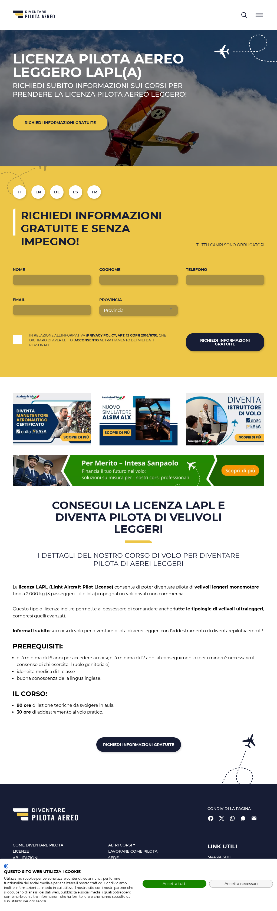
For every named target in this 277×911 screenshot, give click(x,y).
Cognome (109, 269)
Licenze (21, 851)
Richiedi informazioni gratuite (225, 342)
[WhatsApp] (232, 818)
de (57, 192)
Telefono (196, 269)
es (75, 192)
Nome (19, 269)
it (19, 192)
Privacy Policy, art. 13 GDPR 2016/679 (121, 335)
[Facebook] (210, 818)
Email (19, 299)
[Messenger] (243, 818)
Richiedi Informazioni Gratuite (60, 122)
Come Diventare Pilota (38, 845)
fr (94, 192)
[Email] (254, 818)
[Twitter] (221, 818)
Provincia (110, 299)
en (38, 192)
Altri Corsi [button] (120, 845)
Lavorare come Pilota (132, 851)
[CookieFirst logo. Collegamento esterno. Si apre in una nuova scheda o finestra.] (6, 866)
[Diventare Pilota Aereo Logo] (34, 15)
